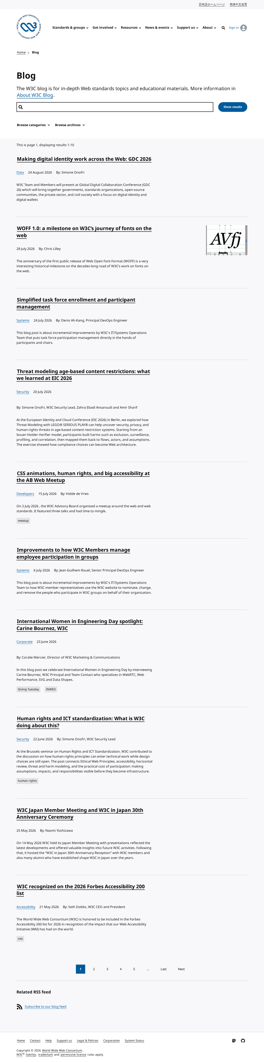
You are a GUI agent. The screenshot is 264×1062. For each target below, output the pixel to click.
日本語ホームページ (212, 4)
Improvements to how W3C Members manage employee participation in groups (73, 553)
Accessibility (25, 907)
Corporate (24, 641)
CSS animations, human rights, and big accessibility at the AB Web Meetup (83, 477)
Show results (233, 107)
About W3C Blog (35, 95)
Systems (22, 320)
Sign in (234, 28)
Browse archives (67, 125)
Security (22, 391)
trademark (45, 1055)
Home (21, 52)
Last (163, 969)
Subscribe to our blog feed (45, 1006)
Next (181, 969)
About (208, 27)
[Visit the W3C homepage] (28, 27)
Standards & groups (68, 27)
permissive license (73, 1055)
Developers (25, 493)
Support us (186, 27)
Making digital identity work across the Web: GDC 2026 (84, 159)
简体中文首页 (239, 4)
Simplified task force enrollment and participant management (75, 303)
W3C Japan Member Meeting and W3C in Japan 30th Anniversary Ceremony (79, 814)
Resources (129, 27)
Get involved (103, 27)
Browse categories (31, 125)
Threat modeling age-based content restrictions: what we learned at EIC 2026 (83, 375)
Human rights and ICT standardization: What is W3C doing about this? (80, 722)
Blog (35, 52)
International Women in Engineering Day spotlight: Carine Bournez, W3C (79, 625)
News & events (157, 27)
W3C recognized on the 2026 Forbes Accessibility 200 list (80, 890)
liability (31, 1055)
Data (20, 172)
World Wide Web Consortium (62, 1050)
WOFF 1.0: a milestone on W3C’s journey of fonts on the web (84, 232)
